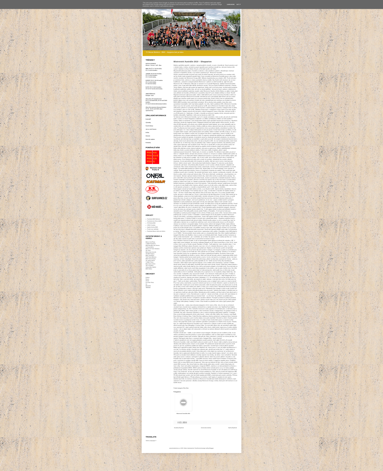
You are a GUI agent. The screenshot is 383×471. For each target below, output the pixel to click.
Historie (148, 136)
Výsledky (148, 122)
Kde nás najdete (150, 139)
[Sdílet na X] (182, 422)
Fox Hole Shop (150, 282)
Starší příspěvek (232, 427)
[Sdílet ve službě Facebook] (184, 422)
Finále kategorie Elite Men (181, 388)
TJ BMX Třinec (149, 262)
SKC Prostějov (149, 265)
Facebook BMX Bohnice (153, 219)
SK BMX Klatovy (150, 254)
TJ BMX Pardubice (151, 243)
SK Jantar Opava (150, 260)
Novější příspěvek (179, 427)
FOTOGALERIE (151, 223)
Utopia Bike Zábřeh (151, 267)
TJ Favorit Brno (150, 247)
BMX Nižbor (149, 269)
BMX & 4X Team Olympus (152, 248)
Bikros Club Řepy (150, 242)
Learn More (230, 4)
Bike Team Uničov (150, 264)
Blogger (211, 448)
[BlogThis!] (180, 422)
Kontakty (148, 142)
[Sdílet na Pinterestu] (186, 422)
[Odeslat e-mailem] (178, 422)
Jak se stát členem (151, 129)
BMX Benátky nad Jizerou (153, 245)
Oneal (147, 280)
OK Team (148, 250)
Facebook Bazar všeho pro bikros (156, 231)
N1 (146, 284)
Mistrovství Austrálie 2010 (183, 413)
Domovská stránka (206, 427)
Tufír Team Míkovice (151, 257)
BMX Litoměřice (150, 255)
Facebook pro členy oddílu (154, 221)
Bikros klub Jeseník (151, 252)
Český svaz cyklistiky (152, 229)
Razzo (147, 279)
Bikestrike (148, 286)
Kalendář (148, 119)
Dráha (147, 132)
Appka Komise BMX (152, 227)
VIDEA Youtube (151, 225)
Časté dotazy (149, 126)
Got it (238, 4)
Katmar (148, 277)
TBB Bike (148, 287)
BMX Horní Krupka (151, 259)
